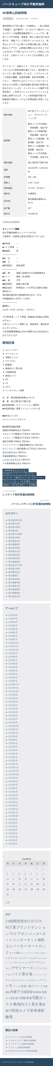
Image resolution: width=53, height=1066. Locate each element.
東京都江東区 (14, 568)
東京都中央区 (14, 523)
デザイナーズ (8, 481)
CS (27, 470)
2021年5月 (12, 833)
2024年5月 (13, 708)
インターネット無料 (11, 477)
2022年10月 (13, 774)
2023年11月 (13, 729)
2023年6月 (13, 746)
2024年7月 (13, 701)
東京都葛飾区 (14, 589)
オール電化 (15, 952)
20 (26, 884)
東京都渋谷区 (14, 572)
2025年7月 (13, 660)
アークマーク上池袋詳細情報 (21, 1044)
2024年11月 (13, 688)
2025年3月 (13, 674)
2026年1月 (12, 639)
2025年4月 (13, 670)
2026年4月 (13, 629)
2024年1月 (13, 722)
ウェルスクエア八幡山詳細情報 (22, 1040)
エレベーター (26, 477)
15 (37, 879)
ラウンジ (37, 985)
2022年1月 (13, 805)
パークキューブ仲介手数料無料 (23, 4)
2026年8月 (13, 615)
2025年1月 (12, 681)
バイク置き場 (21, 974)
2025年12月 (13, 643)
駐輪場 (33, 485)
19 (19, 884)
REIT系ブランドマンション (13, 474)
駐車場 (35, 1010)
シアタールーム (18, 962)
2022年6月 (13, 788)
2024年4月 (13, 712)
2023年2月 (13, 760)
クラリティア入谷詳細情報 (20, 1037)
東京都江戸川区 (15, 565)
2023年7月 (13, 743)
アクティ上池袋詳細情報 (19, 1047)
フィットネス (27, 980)
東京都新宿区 (14, 555)
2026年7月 (13, 618)
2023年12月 (13, 726)
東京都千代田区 (15, 534)
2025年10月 (13, 650)
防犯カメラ (24, 485)
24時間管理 (7, 470)
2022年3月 (13, 798)
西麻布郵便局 (8, 452)
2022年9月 (13, 778)
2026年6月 (13, 622)
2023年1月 (12, 764)
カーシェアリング (28, 953)
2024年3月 (13, 715)
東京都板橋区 (14, 561)
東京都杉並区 (14, 558)
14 (32, 879)
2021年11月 (13, 812)
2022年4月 (13, 795)
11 (13, 879)
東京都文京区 (14, 551)
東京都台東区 (14, 537)
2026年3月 (13, 632)
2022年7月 (13, 785)
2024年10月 (13, 691)
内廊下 (15, 992)
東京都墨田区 (14, 544)
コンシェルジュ (31, 957)
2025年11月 (13, 646)
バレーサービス (37, 974)
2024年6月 (13, 705)
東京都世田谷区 (15, 520)
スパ (27, 963)
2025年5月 (13, 667)
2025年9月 (13, 653)
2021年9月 (12, 819)
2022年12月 (13, 767)
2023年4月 (13, 753)
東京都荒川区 (14, 586)
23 (44, 884)
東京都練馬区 (14, 582)
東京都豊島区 (14, 593)
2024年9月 (13, 695)
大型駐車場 (25, 997)
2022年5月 (13, 791)
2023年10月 (13, 733)
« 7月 (7, 902)
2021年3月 (12, 840)
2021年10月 (13, 816)
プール (36, 980)
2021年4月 (13, 836)
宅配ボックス (30, 481)
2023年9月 (13, 736)
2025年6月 (13, 663)
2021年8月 (12, 823)
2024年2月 (13, 719)
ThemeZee (30, 1062)
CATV (21, 470)
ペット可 (19, 481)
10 (8, 879)
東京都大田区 (14, 548)
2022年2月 (13, 802)
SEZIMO (34, 18)
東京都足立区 (14, 596)
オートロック (39, 477)
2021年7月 (12, 826)
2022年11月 (13, 771)
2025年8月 (13, 656)
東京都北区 (13, 530)
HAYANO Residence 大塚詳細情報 (22, 1051)
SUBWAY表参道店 (10, 459)
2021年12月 (13, 809)
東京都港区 (8, 18)
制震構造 (37, 992)
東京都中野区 (14, 527)
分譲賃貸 (26, 992)
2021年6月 (12, 830)
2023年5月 (13, 750)
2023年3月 (13, 757)
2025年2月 (13, 677)
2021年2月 (13, 843)
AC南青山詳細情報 (11, 221)
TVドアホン (31, 474)
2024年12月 (13, 684)
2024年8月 (13, 698)
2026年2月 (13, 636)
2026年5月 (13, 625)
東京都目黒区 (14, 579)
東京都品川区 (14, 541)
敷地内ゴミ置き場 (10, 485)
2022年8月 (13, 781)
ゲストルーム (15, 957)
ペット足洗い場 (22, 985)
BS (16, 470)
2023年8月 (13, 740)
